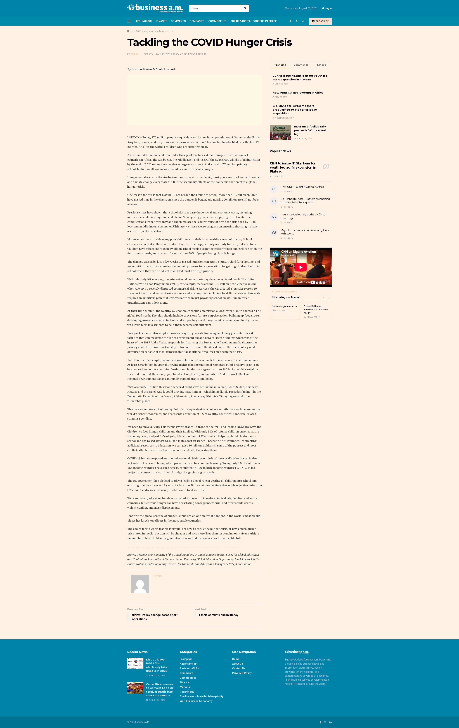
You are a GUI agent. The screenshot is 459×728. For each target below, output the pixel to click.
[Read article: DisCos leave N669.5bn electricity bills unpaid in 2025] (135, 663)
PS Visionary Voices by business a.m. (154, 31)
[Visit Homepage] (155, 8)
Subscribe (322, 21)
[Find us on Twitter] (296, 21)
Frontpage (186, 659)
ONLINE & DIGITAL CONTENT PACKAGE (253, 21)
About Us (237, 663)
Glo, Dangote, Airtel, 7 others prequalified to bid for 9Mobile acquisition (295, 109)
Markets (185, 687)
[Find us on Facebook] (291, 21)
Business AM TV (189, 668)
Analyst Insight (188, 663)
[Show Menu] (129, 21)
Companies (197, 21)
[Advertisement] (194, 100)
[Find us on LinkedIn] (303, 21)
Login (328, 8)
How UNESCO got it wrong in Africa (298, 92)
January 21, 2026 (152, 53)
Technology (144, 21)
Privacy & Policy (242, 673)
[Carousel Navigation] (326, 297)
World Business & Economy (196, 701)
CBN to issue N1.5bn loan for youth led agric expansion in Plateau (293, 167)
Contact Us (238, 668)
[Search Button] (245, 8)
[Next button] (329, 297)
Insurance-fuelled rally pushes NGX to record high (310, 130)
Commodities (217, 21)
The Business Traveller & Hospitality (201, 696)
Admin (134, 53)
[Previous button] (323, 297)
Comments (178, 21)
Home (130, 31)
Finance (161, 21)
